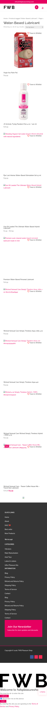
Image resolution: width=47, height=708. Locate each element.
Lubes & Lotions (10, 561)
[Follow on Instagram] (36, 657)
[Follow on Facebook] (32, 657)
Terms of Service (11, 589)
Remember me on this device (13, 699)
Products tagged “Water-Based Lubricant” (23, 18)
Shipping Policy (10, 585)
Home (5, 18)
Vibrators (8, 549)
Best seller (8, 529)
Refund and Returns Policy (14, 581)
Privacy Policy (10, 577)
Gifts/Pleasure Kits (11, 565)
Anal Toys (8, 557)
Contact (7, 593)
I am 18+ (4, 696)
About (7, 521)
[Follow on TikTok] (40, 657)
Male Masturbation (11, 553)
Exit (3, 701)
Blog (6, 573)
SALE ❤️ (8, 525)
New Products (10, 533)
